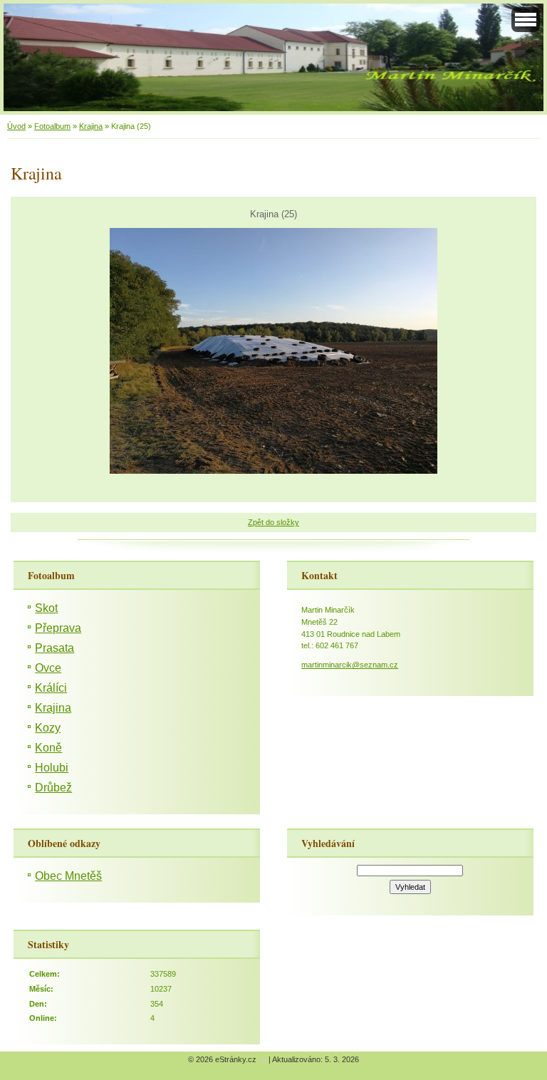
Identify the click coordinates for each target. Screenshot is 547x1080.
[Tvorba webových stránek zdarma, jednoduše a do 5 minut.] (264, 1060)
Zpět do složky (273, 522)
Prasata (54, 648)
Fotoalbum (52, 126)
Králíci (51, 688)
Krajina (91, 126)
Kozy (48, 728)
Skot (46, 608)
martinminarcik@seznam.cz (349, 664)
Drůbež (53, 788)
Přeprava (58, 628)
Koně (48, 748)
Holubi (51, 768)
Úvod (16, 126)
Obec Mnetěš (68, 876)
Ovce (48, 668)
